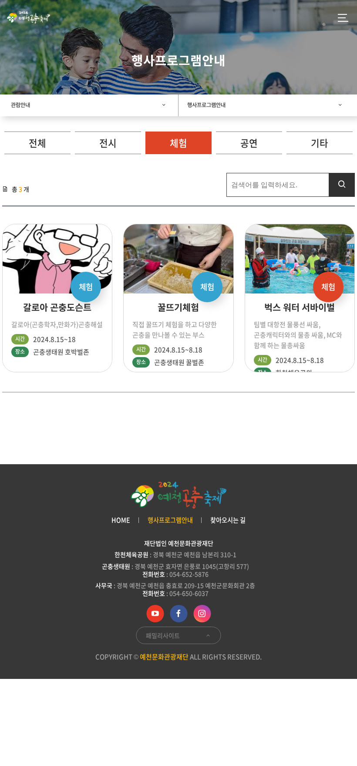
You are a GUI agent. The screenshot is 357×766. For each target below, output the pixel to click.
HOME (120, 520)
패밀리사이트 (163, 635)
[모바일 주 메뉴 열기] (343, 17)
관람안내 (20, 105)
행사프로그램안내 (206, 105)
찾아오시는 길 (228, 520)
